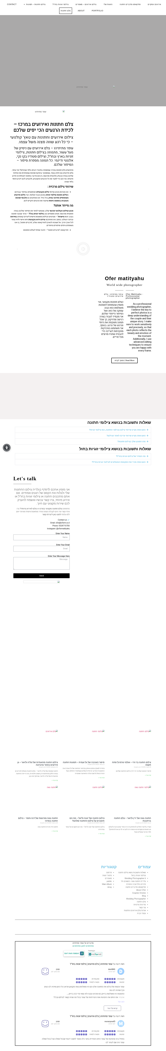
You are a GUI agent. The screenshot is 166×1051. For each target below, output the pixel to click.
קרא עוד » (148, 775)
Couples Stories (139, 893)
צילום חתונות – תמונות (35, 4)
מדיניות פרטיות (140, 904)
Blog (144, 896)
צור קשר (142, 907)
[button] (17, 249)
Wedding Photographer (136, 899)
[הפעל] (83, 249)
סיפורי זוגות (107, 875)
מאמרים (108, 878)
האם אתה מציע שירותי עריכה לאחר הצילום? (126, 436)
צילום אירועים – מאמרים (86, 4)
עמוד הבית (141, 913)
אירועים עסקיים (154, 4)
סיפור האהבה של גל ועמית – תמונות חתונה (84, 762)
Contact (12, 4)
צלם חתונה (141, 902)
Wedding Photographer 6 (135, 878)
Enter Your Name (63, 534)
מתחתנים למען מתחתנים (83, 946)
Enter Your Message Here (59, 556)
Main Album (107, 884)
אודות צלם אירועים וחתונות (135, 910)
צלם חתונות (66, 11)
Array (109, 887)
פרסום (109, 872)
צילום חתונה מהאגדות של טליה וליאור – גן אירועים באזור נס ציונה (37, 763)
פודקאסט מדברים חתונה (130, 4)
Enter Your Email (63, 545)
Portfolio (97, 11)
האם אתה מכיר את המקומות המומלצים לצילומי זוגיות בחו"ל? (119, 462)
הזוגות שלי (108, 4)
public (109, 881)
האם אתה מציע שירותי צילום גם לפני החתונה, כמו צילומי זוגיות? (117, 430)
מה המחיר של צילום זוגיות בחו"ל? (131, 456)
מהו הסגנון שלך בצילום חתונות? (131, 441)
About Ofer (141, 890)
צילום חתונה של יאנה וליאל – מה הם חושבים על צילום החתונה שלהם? (87, 819)
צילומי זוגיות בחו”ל (60, 4)
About (81, 11)
